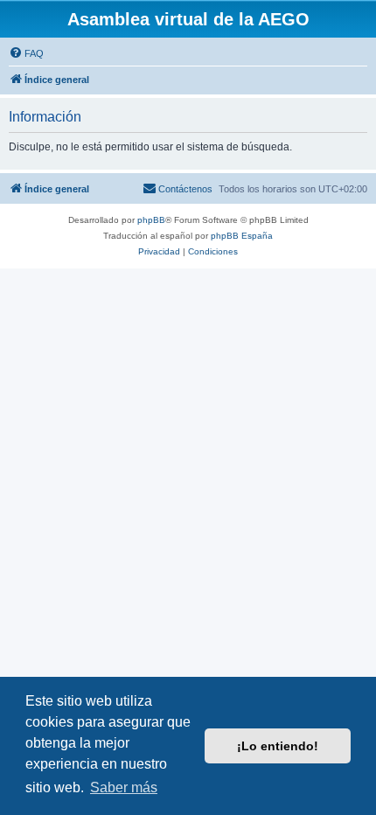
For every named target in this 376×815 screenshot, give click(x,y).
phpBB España (242, 235)
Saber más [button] (123, 787)
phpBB (151, 220)
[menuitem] (26, 53)
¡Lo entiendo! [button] (277, 746)
